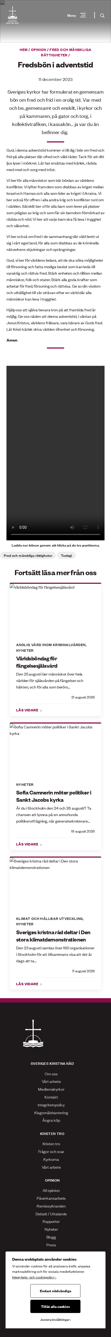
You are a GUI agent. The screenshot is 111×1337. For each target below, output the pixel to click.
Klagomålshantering (51, 1112)
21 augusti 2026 (83, 697)
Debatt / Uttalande (51, 1213)
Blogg (51, 1237)
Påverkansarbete (51, 1198)
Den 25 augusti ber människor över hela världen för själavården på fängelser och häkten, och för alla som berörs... (49, 680)
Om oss (51, 1073)
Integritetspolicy (51, 1104)
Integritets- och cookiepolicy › (34, 1277)
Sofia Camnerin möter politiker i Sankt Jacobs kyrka (53, 796)
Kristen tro (51, 1143)
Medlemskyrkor (51, 1089)
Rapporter (51, 1221)
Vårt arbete (51, 1081)
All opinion (51, 1190)
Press (51, 1244)
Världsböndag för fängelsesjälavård (36, 662)
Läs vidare (27, 709)
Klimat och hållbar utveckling (49, 918)
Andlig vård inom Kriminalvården (51, 644)
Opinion (38, 49)
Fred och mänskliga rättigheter (66, 52)
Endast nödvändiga (55, 1290)
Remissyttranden (51, 1206)
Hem (24, 49)
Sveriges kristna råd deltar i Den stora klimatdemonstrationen (53, 936)
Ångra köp (51, 1120)
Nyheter (25, 650)
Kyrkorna (51, 1159)
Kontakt (51, 1097)
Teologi (66, 555)
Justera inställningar (55, 1319)
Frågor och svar (51, 1151)
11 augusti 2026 (83, 970)
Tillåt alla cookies (55, 1306)
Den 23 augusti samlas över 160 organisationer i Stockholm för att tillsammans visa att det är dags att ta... (55, 954)
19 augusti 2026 (83, 831)
